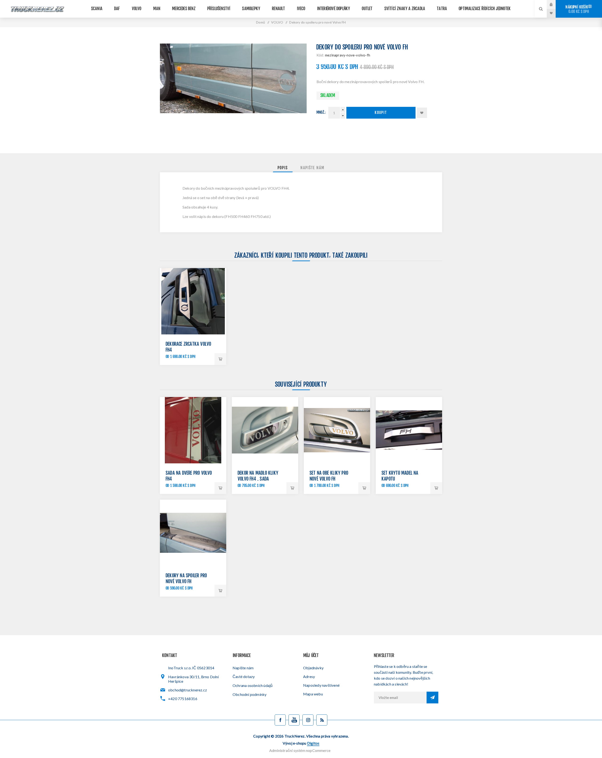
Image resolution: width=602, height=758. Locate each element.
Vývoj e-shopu (301, 743)
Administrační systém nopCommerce (299, 750)
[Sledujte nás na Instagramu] (307, 720)
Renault (278, 9)
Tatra (442, 9)
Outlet (367, 9)
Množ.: (321, 112)
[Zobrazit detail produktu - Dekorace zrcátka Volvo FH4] (193, 301)
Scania (97, 9)
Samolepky (251, 9)
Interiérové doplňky (333, 9)
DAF (117, 9)
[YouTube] (294, 720)
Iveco (301, 9)
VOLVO (137, 9)
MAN (157, 9)
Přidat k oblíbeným (422, 113)
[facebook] (280, 720)
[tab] (283, 168)
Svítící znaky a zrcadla (404, 9)
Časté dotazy (244, 676)
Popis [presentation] (283, 168)
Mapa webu (313, 694)
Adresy (309, 676)
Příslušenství (219, 9)
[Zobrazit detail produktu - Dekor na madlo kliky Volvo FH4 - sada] (265, 430)
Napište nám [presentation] (313, 168)
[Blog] (321, 720)
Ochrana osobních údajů (253, 685)
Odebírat (432, 697)
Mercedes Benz (184, 9)
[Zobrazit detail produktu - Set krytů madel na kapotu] (409, 430)
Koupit (381, 113)
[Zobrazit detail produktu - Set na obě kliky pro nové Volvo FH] (337, 430)
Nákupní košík (578, 9)
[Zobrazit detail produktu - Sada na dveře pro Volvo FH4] (193, 430)
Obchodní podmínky (249, 694)
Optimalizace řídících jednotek (485, 9)
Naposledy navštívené (321, 685)
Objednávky (313, 668)
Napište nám (243, 668)
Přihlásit (555, 4)
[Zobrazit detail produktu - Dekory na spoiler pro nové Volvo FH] (193, 533)
